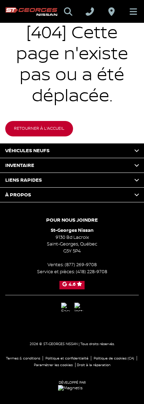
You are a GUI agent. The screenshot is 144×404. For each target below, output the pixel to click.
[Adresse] (111, 11)
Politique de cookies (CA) (114, 358)
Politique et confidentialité (66, 358)
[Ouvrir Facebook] (65, 307)
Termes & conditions (23, 358)
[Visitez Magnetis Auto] (72, 388)
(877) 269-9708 (81, 265)
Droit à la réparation (93, 365)
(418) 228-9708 (91, 272)
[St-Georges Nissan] (31, 11)
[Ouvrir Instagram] (78, 307)
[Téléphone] (90, 11)
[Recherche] (68, 11)
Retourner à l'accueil (39, 128)
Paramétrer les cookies (53, 365)
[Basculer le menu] (130, 11)
